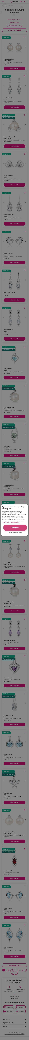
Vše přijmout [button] (15, 527)
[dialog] (14, 520)
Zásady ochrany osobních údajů (10, 522)
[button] (14, 533)
